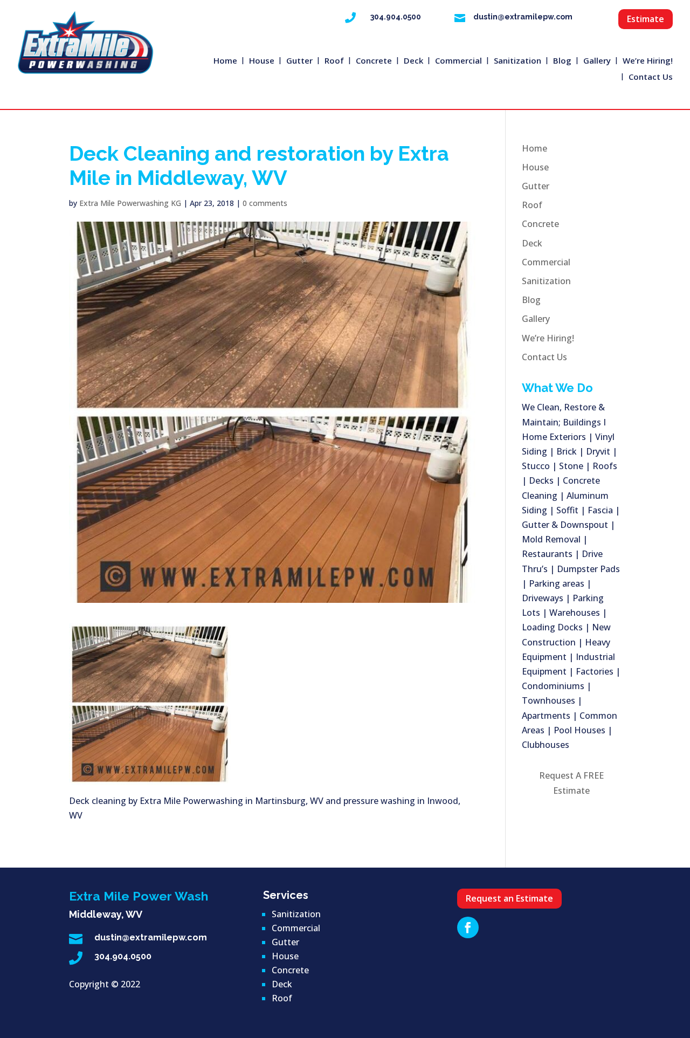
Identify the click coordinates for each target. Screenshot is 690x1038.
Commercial (458, 61)
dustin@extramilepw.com (522, 16)
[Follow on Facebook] (468, 927)
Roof (334, 61)
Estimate (645, 19)
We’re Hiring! (648, 61)
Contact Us (651, 77)
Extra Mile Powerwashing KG (130, 203)
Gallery (597, 61)
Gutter (299, 61)
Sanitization (517, 61)
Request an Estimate (509, 898)
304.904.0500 (395, 16)
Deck (413, 61)
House (261, 61)
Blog (562, 61)
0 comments (265, 203)
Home (225, 61)
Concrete (374, 61)
